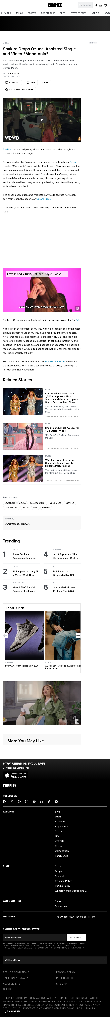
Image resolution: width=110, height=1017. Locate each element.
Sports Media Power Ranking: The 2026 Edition (64, 589)
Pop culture (61, 826)
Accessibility (11, 983)
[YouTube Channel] (34, 801)
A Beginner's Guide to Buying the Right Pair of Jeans (63, 667)
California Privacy (15, 978)
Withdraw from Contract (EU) (71, 890)
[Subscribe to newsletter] (76, 937)
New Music (10, 503)
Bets (55, 567)
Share (45, 82)
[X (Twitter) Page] (11, 801)
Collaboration (37, 503)
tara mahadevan (53, 416)
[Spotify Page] (56, 801)
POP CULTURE (48, 13)
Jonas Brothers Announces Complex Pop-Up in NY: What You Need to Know (26, 556)
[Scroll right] (78, 635)
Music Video (55, 503)
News (35, 508)
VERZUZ (96, 13)
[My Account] (100, 5)
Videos (25, 508)
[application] (42, 290)
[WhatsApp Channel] (19, 801)
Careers (59, 901)
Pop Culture (19, 583)
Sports (58, 831)
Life (57, 836)
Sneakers (58, 550)
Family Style (61, 855)
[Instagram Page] (26, 801)
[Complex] (55, 5)
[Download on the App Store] (15, 774)
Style (48, 663)
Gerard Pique (43, 198)
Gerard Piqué (11, 508)
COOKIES (7, 989)
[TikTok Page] (49, 801)
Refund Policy (62, 885)
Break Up (69, 503)
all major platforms (54, 361)
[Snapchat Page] (41, 801)
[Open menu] (6, 5)
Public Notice (65, 978)
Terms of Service (69, 948)
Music (6, 43)
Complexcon (62, 850)
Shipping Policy (63, 881)
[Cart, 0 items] (105, 5)
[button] (55, 959)
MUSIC (19, 13)
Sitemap (61, 983)
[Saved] (95, 5)
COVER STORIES (78, 13)
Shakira (7, 149)
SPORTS (32, 13)
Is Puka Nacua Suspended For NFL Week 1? (63, 573)
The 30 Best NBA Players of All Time (75, 916)
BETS (62, 13)
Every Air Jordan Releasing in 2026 (22, 666)
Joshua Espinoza (17, 523)
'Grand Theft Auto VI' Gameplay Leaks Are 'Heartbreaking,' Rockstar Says (24, 589)
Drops (58, 871)
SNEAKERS (6, 13)
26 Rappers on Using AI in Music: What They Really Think (25, 573)
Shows (58, 846)
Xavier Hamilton (53, 481)
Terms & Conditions (16, 972)
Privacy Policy (49, 948)
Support (59, 876)
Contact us (61, 906)
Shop (58, 866)
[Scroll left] (5, 635)
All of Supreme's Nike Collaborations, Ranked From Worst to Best (65, 556)
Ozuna (73, 162)
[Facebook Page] (4, 801)
